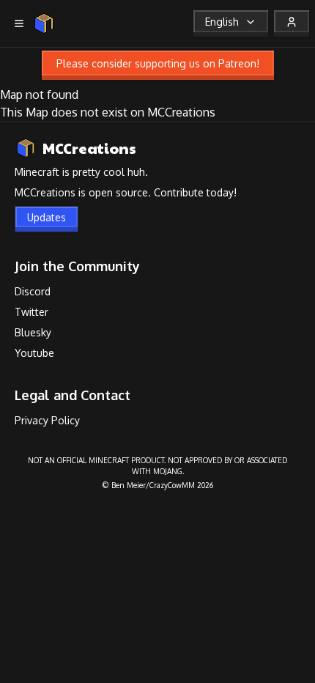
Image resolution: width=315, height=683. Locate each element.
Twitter (31, 312)
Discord (33, 291)
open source (118, 192)
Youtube (34, 353)
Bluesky (33, 332)
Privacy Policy (47, 420)
